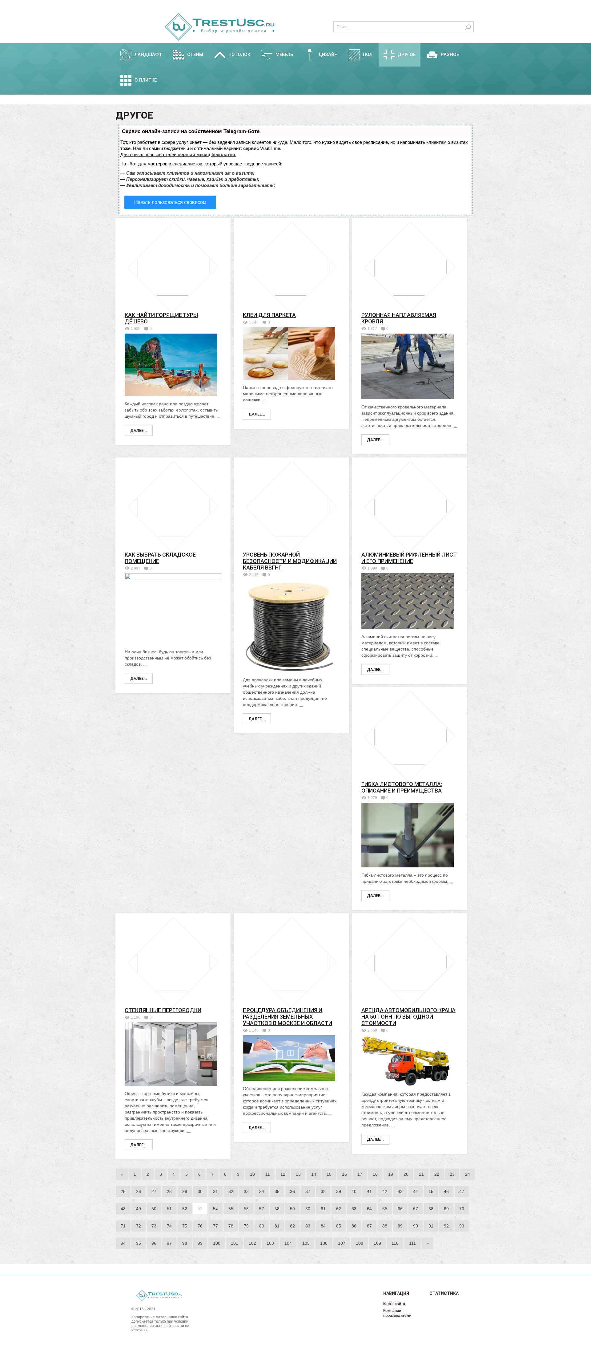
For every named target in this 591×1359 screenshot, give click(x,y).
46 (446, 1191)
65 (384, 1208)
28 (169, 1191)
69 (446, 1208)
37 (307, 1191)
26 (138, 1191)
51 (169, 1208)
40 (354, 1191)
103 (270, 1243)
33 (246, 1191)
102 (252, 1243)
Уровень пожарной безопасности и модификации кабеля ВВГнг (290, 561)
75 (184, 1225)
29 (184, 1191)
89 (400, 1225)
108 (359, 1243)
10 (252, 1174)
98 (184, 1243)
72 (138, 1225)
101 (234, 1243)
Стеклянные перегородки (163, 1010)
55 (230, 1208)
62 (338, 1208)
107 (341, 1243)
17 (359, 1174)
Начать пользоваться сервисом (170, 202)
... (218, 416)
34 (261, 1191)
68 (430, 1208)
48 (123, 1208)
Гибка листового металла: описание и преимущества (401, 787)
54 (215, 1208)
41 (369, 1191)
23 (452, 1174)
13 (298, 1174)
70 (461, 1208)
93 (461, 1225)
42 (384, 1191)
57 (261, 1208)
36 (292, 1191)
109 (377, 1243)
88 (384, 1225)
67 (415, 1208)
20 (406, 1174)
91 (430, 1225)
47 (461, 1191)
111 (412, 1243)
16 (344, 1174)
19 (390, 1174)
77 (215, 1225)
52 (184, 1208)
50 (153, 1208)
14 (313, 1174)
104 (288, 1243)
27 (153, 1191)
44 (415, 1191)
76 (200, 1225)
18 (375, 1174)
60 (307, 1208)
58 (277, 1208)
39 (338, 1191)
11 (267, 1174)
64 (369, 1208)
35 (277, 1191)
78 (230, 1225)
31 (215, 1191)
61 (323, 1208)
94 (123, 1243)
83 (307, 1225)
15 (329, 1174)
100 (216, 1243)
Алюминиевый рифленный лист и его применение (409, 557)
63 (354, 1208)
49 (138, 1208)
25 (123, 1191)
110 (395, 1243)
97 (169, 1243)
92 (446, 1225)
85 (338, 1225)
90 (415, 1225)
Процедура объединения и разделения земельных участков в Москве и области (287, 1016)
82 (292, 1225)
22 (436, 1174)
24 (467, 1174)
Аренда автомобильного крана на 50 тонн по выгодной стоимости (408, 1016)
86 (354, 1225)
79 (246, 1225)
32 (230, 1191)
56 (246, 1208)
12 (282, 1174)
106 (324, 1243)
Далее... (138, 430)
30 (200, 1191)
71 (123, 1225)
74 (169, 1225)
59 (292, 1208)
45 (430, 1191)
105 (306, 1243)
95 (138, 1243)
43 (400, 1191)
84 (323, 1225)
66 (400, 1208)
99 (200, 1243)
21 (421, 1174)
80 (261, 1225)
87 (369, 1225)
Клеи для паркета (269, 315)
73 (153, 1225)
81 (277, 1225)
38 (323, 1191)
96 (153, 1243)
